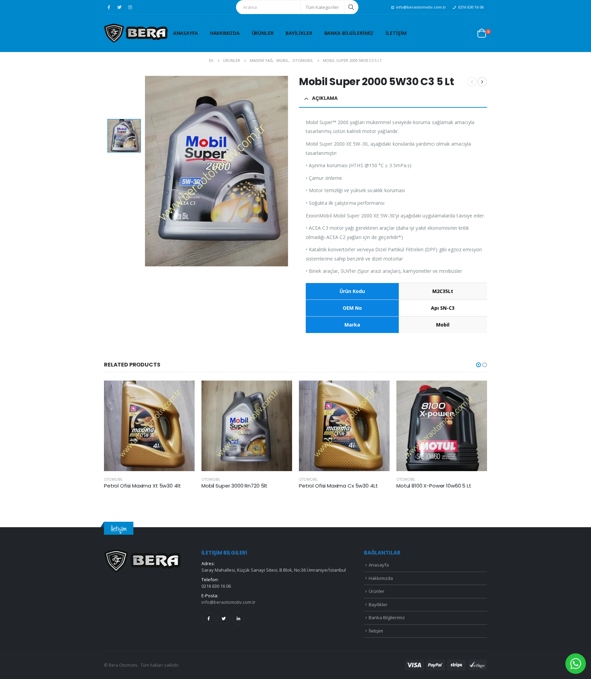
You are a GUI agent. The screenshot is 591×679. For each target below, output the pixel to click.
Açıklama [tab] (325, 98)
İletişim (395, 33)
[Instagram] (130, 7)
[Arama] (351, 7)
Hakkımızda (225, 33)
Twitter (223, 618)
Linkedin (238, 618)
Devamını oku (183, 392)
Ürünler (263, 33)
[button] (478, 365)
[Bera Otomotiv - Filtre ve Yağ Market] (136, 33)
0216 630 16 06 (471, 7)
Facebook (208, 618)
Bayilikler (299, 33)
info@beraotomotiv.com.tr (421, 7)
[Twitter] (119, 7)
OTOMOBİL (113, 479)
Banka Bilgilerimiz (349, 33)
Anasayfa (185, 33)
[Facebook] (108, 7)
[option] (124, 135)
